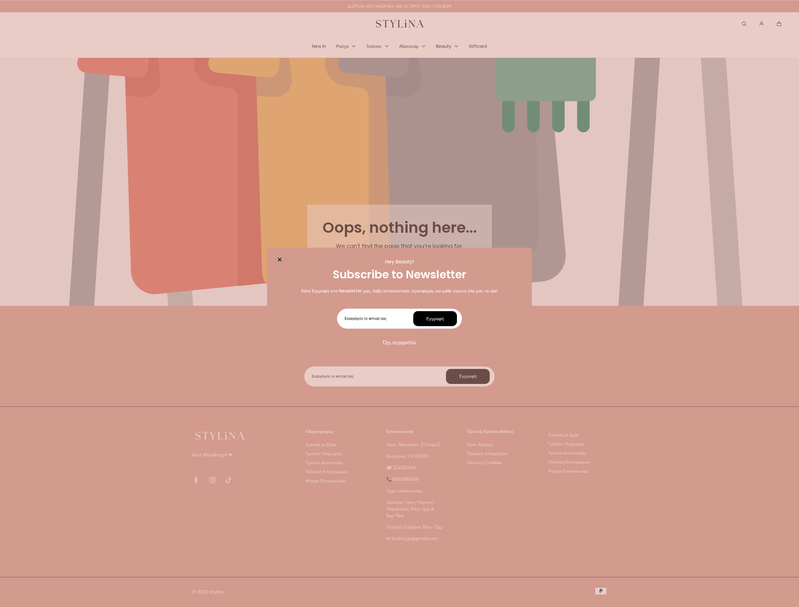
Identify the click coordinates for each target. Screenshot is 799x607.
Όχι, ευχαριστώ (399, 342)
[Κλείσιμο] (279, 260)
